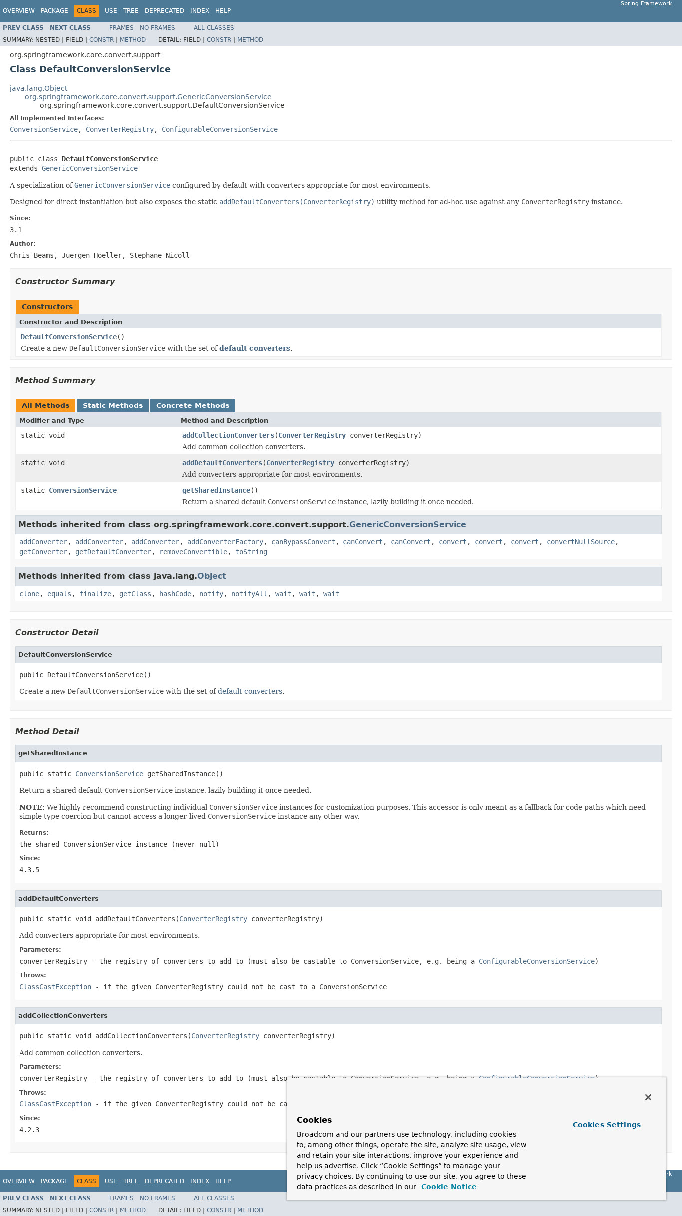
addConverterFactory (225, 542)
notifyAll (249, 594)
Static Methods (113, 405)
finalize (95, 594)
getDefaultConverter (113, 552)
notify (211, 594)
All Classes (214, 27)
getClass (135, 594)
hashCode (175, 594)
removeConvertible (193, 552)
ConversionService (44, 129)
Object (211, 576)
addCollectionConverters (228, 435)
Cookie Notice (448, 1187)
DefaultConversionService (69, 337)
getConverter (43, 552)
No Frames (157, 27)
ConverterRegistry (120, 129)
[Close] (648, 1097)
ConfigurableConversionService (220, 129)
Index (199, 10)
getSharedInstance (216, 490)
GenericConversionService (90, 168)
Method (133, 39)
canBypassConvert (303, 542)
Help (223, 10)
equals (59, 594)
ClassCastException (55, 987)
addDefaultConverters (222, 463)
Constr (101, 39)
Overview (19, 10)
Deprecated (164, 10)
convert (453, 542)
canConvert (363, 542)
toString (251, 552)
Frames (121, 27)
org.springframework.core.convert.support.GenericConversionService (148, 97)
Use (111, 10)
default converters (254, 348)
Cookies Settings (607, 1125)
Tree (131, 10)
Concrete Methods (192, 405)
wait (283, 594)
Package (54, 10)
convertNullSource (581, 542)
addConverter (43, 542)
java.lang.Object (38, 88)
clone (29, 594)
